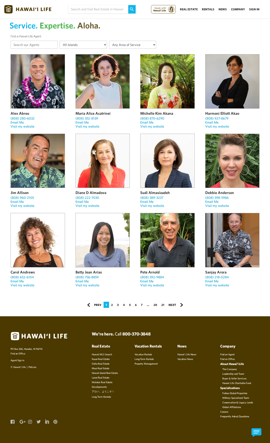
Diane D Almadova (91, 192)
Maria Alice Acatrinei (93, 113)
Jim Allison (20, 192)
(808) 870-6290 (152, 118)
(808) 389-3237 (151, 197)
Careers (224, 411)
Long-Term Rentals (144, 358)
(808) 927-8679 (216, 118)
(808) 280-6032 (23, 118)
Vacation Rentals (143, 354)
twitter (38, 421)
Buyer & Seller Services (234, 378)
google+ (21, 421)
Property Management (146, 363)
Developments (99, 386)
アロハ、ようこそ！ (103, 391)
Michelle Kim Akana (156, 113)
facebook (12, 421)
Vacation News (185, 358)
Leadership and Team (233, 373)
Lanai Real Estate (100, 377)
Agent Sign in (17, 360)
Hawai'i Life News (186, 354)
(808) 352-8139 (87, 118)
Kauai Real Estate (101, 358)
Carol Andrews (23, 272)
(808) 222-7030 (87, 197)
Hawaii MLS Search (102, 354)
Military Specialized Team (235, 397)
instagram (30, 421)
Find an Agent (227, 354)
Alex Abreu (20, 113)
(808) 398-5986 (217, 197)
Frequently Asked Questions (234, 416)
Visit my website (22, 126)
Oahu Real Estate (100, 363)
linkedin (47, 421)
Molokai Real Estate (102, 382)
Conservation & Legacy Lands (237, 402)
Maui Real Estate (100, 368)
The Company (229, 369)
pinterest (55, 421)
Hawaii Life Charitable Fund (236, 382)
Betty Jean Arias (89, 272)
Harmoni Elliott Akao (222, 113)
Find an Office (18, 353)
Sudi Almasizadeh (155, 192)
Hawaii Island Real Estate (105, 372)
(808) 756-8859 (87, 277)
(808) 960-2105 (22, 197)
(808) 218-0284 (217, 277)
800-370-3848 (136, 333)
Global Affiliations (231, 406)
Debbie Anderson (219, 192)
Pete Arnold (150, 272)
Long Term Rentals (101, 396)
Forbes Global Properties (234, 393)
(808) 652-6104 (22, 277)
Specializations (230, 388)
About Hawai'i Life (232, 364)
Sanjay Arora (216, 272)
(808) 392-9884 (152, 277)
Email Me (17, 122)
